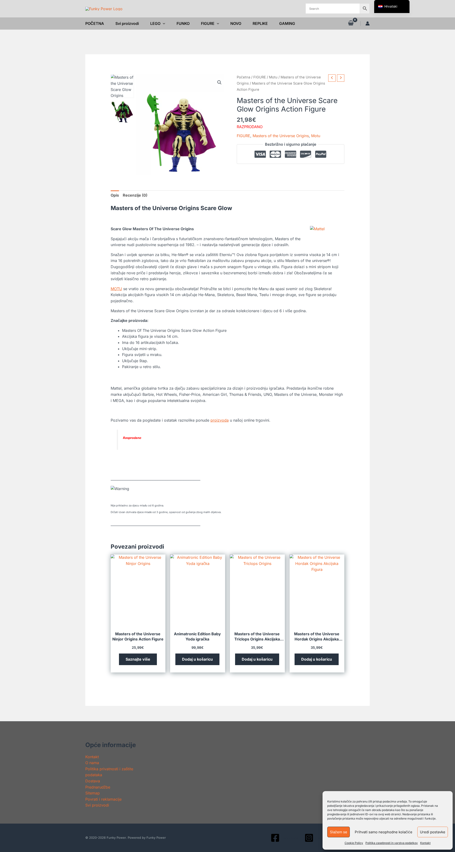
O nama (92, 762)
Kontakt (425, 843)
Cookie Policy (354, 843)
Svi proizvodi (97, 805)
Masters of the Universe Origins (281, 135)
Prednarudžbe (97, 787)
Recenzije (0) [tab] (135, 195)
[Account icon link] (367, 23)
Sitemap (92, 793)
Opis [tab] (115, 195)
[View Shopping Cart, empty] (351, 23)
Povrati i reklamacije (103, 799)
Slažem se (338, 832)
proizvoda (219, 420)
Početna (243, 77)
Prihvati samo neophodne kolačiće (383, 832)
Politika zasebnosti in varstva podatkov (391, 843)
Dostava (92, 781)
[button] (162, 23)
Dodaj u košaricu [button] (197, 659)
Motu (273, 77)
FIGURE (259, 77)
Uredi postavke (432, 832)
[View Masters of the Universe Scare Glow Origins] (122, 86)
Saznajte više (138, 659)
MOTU (116, 288)
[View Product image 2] (122, 112)
